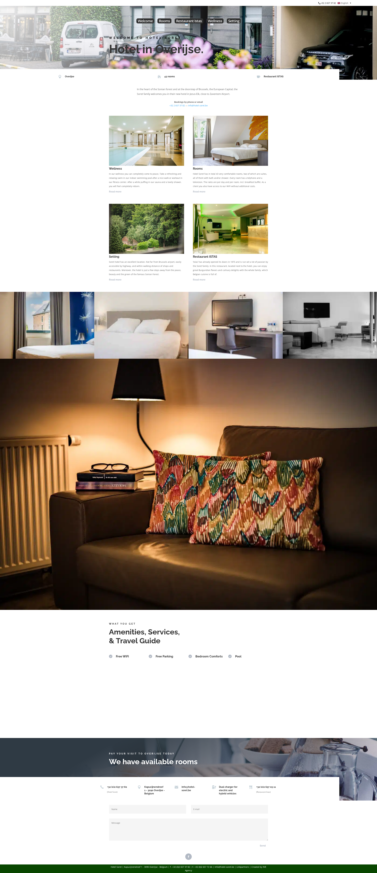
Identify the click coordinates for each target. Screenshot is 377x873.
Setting (233, 20)
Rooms (164, 20)
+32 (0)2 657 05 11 (266, 787)
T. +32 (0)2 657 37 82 (180, 866)
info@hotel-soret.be (198, 105)
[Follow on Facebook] (188, 856)
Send (263, 845)
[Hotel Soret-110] (330, 357)
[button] (344, 3)
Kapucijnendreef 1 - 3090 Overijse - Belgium (154, 790)
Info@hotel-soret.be (224, 866)
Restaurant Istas (189, 20)
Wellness (215, 20)
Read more (115, 191)
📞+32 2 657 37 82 (327, 3)
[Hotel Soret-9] (235, 357)
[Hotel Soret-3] (141, 357)
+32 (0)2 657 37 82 (117, 787)
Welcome (145, 20)
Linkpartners (243, 866)
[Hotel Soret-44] (47, 357)
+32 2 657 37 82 (177, 105)
